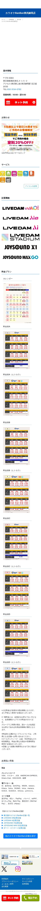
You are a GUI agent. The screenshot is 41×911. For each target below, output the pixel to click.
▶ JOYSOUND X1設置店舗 (12, 823)
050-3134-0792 (14, 89)
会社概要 (5, 886)
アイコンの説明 (31, 186)
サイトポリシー (28, 879)
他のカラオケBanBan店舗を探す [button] (20, 836)
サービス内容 (27, 881)
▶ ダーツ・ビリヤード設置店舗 (14, 828)
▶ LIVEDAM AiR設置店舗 (11, 818)
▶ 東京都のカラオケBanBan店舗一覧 (16, 815)
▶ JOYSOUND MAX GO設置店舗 (14, 825)
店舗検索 (11, 19)
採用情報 (25, 884)
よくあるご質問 (7, 884)
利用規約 (5, 879)
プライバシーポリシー (10, 881)
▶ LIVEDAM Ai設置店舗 (11, 820)
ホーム (3, 19)
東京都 (19, 19)
